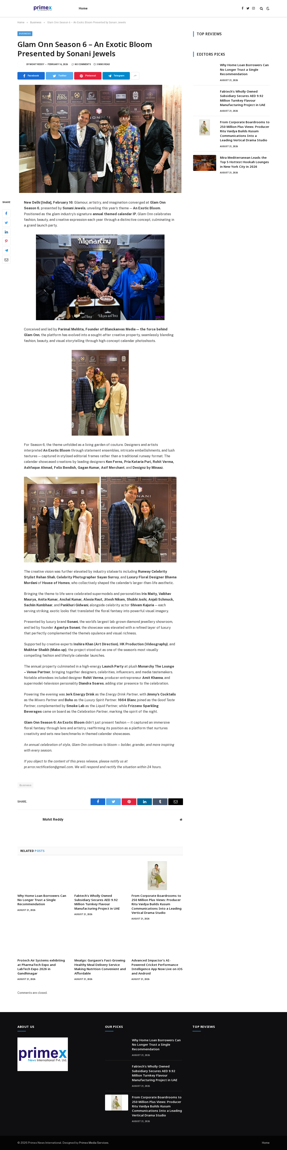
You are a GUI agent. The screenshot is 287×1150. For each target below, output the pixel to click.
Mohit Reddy (37, 64)
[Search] (261, 8)
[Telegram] (6, 250)
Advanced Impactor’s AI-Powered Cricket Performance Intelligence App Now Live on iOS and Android (157, 966)
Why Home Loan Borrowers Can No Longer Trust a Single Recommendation (41, 899)
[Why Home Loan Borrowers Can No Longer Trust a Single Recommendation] (43, 875)
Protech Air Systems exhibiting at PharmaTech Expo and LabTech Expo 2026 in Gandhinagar (41, 966)
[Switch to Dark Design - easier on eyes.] (267, 8)
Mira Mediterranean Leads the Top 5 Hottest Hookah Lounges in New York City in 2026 (244, 162)
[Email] (6, 260)
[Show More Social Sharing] (135, 76)
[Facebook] (6, 213)
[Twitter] (6, 223)
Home (83, 8)
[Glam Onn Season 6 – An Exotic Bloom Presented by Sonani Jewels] (100, 139)
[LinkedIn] (6, 232)
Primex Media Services (93, 1142)
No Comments (83, 64)
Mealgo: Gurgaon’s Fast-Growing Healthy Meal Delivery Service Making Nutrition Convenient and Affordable (100, 966)
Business (25, 34)
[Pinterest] (6, 241)
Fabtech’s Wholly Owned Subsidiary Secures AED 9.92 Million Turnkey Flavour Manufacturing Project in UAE (97, 901)
